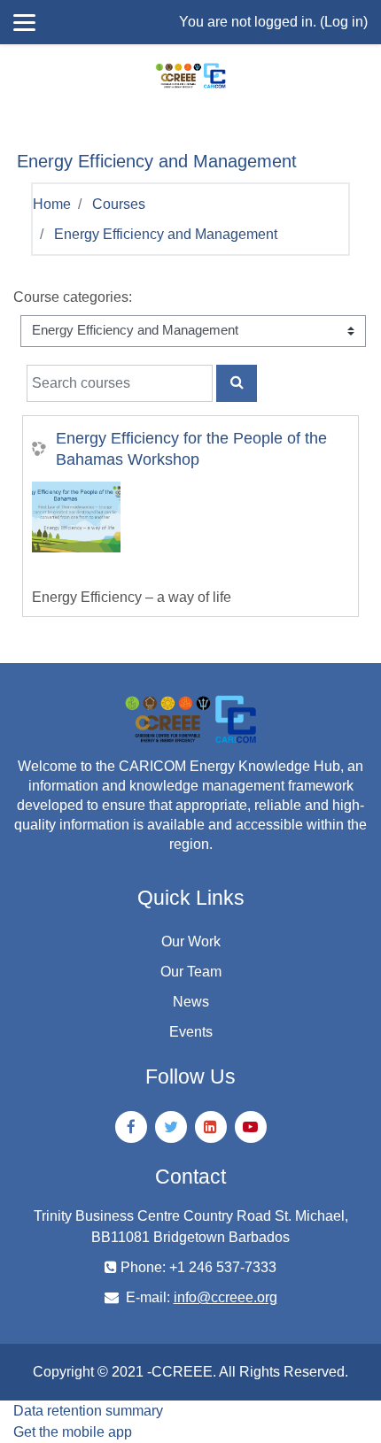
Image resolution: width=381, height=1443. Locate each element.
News (191, 1001)
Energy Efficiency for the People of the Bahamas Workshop (191, 448)
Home (52, 204)
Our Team (191, 971)
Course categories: (72, 297)
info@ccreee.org (225, 1297)
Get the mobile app (72, 1431)
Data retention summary (88, 1410)
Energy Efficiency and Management (165, 234)
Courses (118, 204)
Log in (343, 21)
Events (191, 1031)
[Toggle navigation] (24, 115)
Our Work (191, 941)
